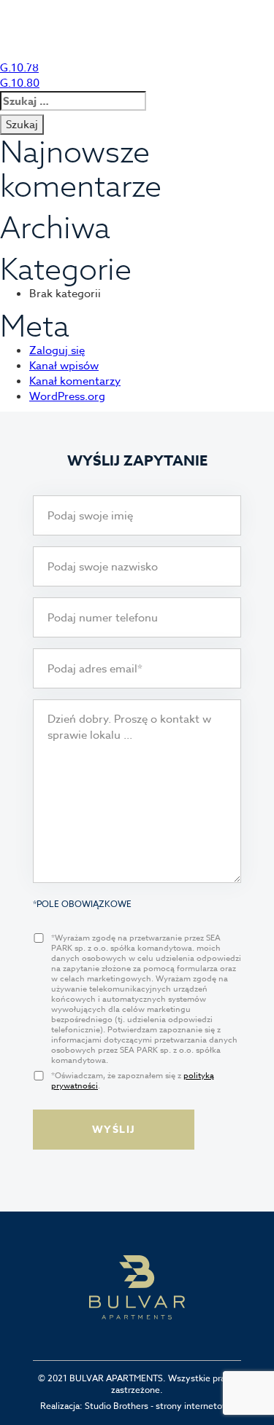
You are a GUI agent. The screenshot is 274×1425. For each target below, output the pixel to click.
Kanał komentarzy (75, 381)
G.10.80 (19, 83)
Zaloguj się (57, 350)
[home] (68, 48)
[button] (238, 53)
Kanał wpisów (64, 366)
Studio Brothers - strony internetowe (160, 1406)
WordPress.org (67, 396)
